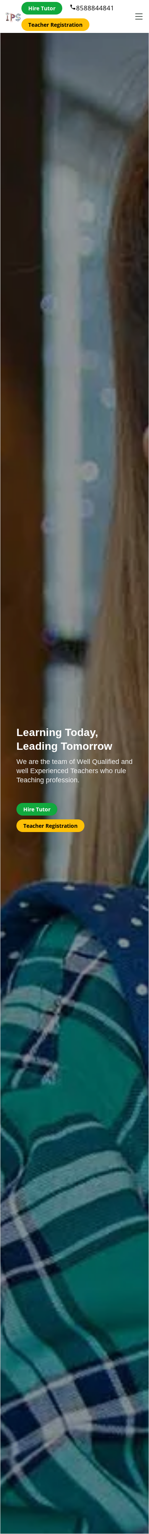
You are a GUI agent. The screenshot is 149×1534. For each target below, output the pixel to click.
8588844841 (92, 7)
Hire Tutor (41, 8)
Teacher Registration (55, 24)
